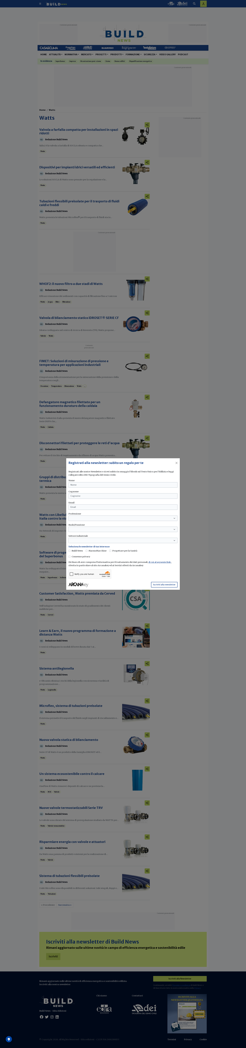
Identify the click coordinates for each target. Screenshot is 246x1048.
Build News (77, 550)
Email (71, 502)
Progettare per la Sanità (124, 550)
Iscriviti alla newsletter (164, 584)
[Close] (176, 463)
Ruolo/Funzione (76, 525)
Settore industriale (78, 536)
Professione (74, 513)
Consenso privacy (81, 556)
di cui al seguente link (159, 562)
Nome (71, 480)
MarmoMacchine (97, 550)
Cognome (73, 491)
